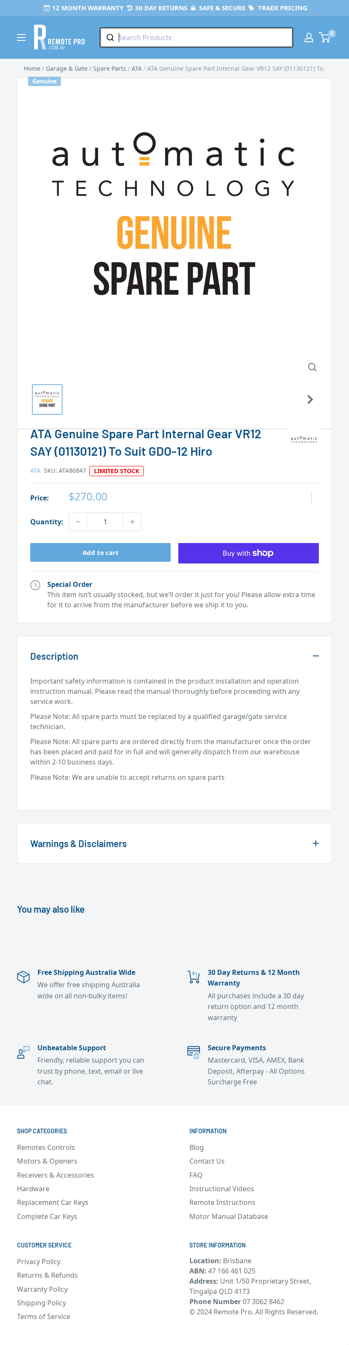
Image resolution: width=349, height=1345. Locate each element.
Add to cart (101, 552)
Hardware (33, 1188)
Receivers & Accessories (55, 1175)
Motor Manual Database (228, 1216)
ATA (35, 470)
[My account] (309, 37)
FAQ (196, 1175)
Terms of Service (43, 1316)
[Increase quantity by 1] (132, 522)
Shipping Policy (41, 1303)
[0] (325, 37)
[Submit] (109, 37)
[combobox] (196, 37)
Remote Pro (49, 792)
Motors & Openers (47, 1161)
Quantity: (46, 521)
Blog (196, 1147)
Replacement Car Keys (53, 1202)
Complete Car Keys (47, 1216)
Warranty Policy (42, 1289)
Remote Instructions (222, 1202)
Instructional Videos (221, 1188)
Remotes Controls (46, 1147)
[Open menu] (21, 37)
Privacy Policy (38, 1261)
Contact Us (207, 1161)
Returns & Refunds (47, 1275)
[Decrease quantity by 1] (78, 522)
